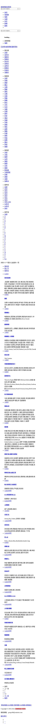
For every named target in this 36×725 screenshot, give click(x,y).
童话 (5, 142)
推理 (5, 146)
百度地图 (16, 705)
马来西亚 (7, 172)
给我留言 (28, 705)
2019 (5, 200)
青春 (5, 98)
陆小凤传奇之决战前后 (10, 484)
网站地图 (4, 705)
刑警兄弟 (6, 546)
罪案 (5, 89)
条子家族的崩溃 (8, 394)
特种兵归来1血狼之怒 (10, 472)
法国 (5, 179)
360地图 (22, 705)
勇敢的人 (6, 558)
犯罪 (5, 133)
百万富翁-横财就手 (9, 679)
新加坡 (6, 170)
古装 (5, 96)
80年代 (6, 206)
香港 (5, 157)
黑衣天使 (6, 355)
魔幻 (5, 85)
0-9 (5, 259)
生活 (5, 107)
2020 (5, 198)
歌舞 (5, 100)
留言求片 (4, 716)
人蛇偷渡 (6, 505)
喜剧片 (6, 57)
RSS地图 (10, 705)
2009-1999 (7, 202)
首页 (5, 12)
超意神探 (6, 324)
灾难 (5, 94)
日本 (5, 166)
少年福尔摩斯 (8, 608)
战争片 (6, 66)
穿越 (5, 120)
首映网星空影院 (6, 7)
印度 (5, 174)
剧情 (5, 23)
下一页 (6, 696)
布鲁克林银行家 (8, 622)
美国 (5, 161)
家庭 (5, 124)
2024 (5, 192)
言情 (5, 87)
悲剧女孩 (6, 406)
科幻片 (6, 61)
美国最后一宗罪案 (9, 336)
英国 (5, 177)
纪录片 (6, 70)
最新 (5, 26)
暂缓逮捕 (6, 635)
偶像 (5, 131)
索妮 (5, 298)
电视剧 (6, 15)
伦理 (5, 111)
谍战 (5, 118)
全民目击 (6, 525)
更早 (5, 208)
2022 (5, 195)
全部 (5, 52)
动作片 (6, 55)
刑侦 (5, 144)
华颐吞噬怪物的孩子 (9, 364)
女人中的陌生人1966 (9, 596)
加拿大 (6, 181)
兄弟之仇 (6, 514)
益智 (5, 129)
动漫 (5, 19)
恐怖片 (6, 63)
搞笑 (5, 135)
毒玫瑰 (6, 427)
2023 (5, 194)
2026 (5, 189)
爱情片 (6, 59)
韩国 (5, 163)
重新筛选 (14, 47)
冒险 (5, 91)
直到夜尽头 (7, 376)
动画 (5, 109)
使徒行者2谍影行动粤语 (10, 454)
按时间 (6, 266)
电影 (5, 17)
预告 (5, 127)
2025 (5, 190)
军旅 (5, 122)
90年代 (6, 204)
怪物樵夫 (6, 312)
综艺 (5, 21)
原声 (5, 113)
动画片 (6, 72)
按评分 (6, 271)
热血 (5, 138)
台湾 (5, 159)
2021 (5, 197)
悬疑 (5, 83)
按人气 (6, 268)
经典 (5, 140)
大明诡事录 (7, 586)
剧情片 (6, 68)
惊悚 (5, 80)
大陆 (5, 155)
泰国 (5, 168)
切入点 (6, 537)
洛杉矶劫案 (7, 278)
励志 (5, 102)
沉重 (5, 645)
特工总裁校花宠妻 (9, 668)
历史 (5, 116)
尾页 (5, 698)
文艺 (5, 105)
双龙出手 (6, 571)
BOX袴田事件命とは (9, 494)
